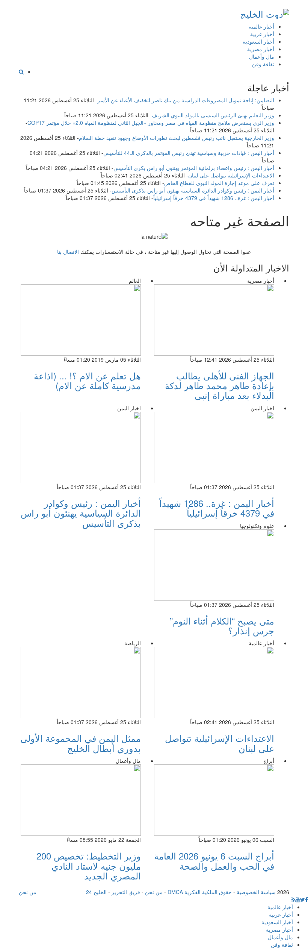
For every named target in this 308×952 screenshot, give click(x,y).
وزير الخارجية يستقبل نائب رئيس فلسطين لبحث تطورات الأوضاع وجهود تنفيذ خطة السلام (176, 137)
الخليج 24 (96, 892)
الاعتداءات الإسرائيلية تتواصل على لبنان (231, 175)
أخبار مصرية (260, 49)
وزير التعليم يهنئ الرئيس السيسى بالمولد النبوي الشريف (213, 115)
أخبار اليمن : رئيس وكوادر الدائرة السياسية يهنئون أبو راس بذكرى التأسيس (193, 190)
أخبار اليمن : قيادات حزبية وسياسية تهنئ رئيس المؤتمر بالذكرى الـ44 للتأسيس (188, 152)
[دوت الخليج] (264, 12)
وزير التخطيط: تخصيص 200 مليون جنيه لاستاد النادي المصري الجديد (88, 865)
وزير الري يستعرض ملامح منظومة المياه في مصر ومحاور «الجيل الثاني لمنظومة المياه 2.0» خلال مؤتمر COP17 (150, 122)
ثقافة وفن (263, 64)
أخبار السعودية (258, 41)
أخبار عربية (262, 34)
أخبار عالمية (261, 26)
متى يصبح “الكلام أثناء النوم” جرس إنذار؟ (222, 625)
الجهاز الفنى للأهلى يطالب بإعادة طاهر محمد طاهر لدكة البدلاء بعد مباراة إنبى (219, 385)
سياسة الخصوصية (256, 892)
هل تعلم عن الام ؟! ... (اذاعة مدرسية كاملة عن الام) (87, 380)
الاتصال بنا (68, 251)
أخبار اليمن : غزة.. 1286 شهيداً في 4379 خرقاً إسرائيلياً (213, 198)
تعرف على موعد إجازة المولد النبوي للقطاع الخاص (219, 182)
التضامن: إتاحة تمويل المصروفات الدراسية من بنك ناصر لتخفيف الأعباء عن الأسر (185, 100)
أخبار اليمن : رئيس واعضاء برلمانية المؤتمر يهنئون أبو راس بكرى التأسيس (193, 167)
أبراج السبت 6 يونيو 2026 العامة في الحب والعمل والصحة (214, 860)
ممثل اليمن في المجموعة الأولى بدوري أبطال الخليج (80, 742)
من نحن (154, 892)
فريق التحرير (126, 892)
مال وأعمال (261, 56)
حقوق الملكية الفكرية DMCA (200, 892)
